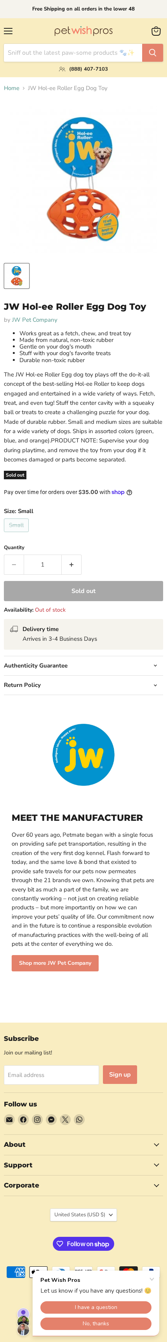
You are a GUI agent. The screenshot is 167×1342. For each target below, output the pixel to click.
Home (11, 88)
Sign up (120, 1074)
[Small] (17, 534)
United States (79, 1214)
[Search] (152, 53)
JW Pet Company (34, 320)
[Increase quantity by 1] (72, 565)
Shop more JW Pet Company (55, 963)
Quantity (14, 548)
